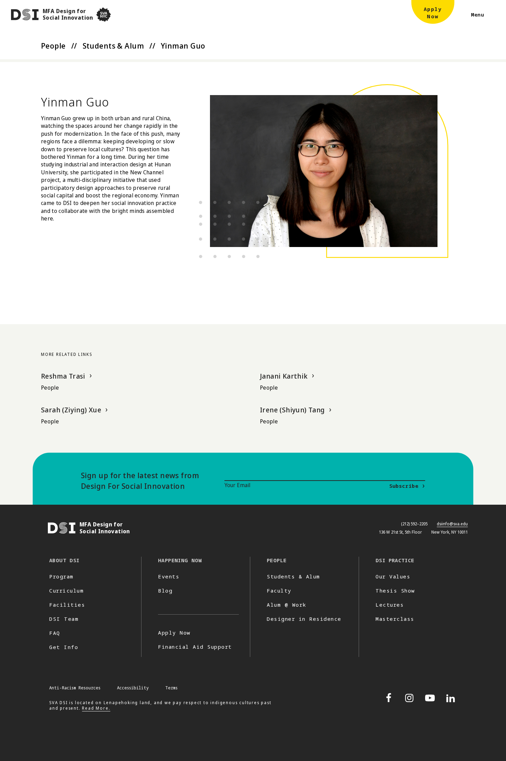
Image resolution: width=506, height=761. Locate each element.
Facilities (67, 604)
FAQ (54, 632)
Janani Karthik (284, 376)
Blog (165, 590)
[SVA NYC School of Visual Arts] (103, 14)
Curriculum (66, 590)
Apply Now (174, 632)
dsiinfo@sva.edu (452, 524)
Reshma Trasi (63, 376)
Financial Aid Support (195, 646)
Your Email (237, 485)
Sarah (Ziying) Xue (71, 409)
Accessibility (133, 688)
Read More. (96, 708)
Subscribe (403, 485)
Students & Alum (113, 45)
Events (168, 576)
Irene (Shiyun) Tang (292, 409)
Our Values (393, 576)
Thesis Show (395, 590)
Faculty (279, 590)
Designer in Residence (304, 618)
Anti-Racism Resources (75, 688)
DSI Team (63, 618)
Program (61, 576)
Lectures (390, 604)
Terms (171, 688)
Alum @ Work (286, 604)
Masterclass (395, 618)
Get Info (63, 647)
